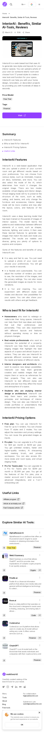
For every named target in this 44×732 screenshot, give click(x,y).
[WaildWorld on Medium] (20, 687)
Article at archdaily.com (12, 504)
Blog (4, 704)
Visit (20, 115)
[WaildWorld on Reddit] (24, 687)
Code (33, 615)
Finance (7, 108)
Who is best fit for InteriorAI (16, 143)
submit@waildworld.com (32, 704)
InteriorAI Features (12, 140)
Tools (4, 698)
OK (22, 725)
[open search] (11, 4)
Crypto (33, 570)
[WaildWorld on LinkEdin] (16, 687)
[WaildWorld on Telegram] (12, 687)
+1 (39, 570)
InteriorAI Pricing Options (15, 147)
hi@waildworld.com (30, 696)
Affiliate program (10, 499)
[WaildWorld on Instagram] (8, 687)
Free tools (6, 708)
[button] (32, 4)
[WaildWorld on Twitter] (3, 687)
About (4, 701)
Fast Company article (12, 508)
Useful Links (9, 151)
